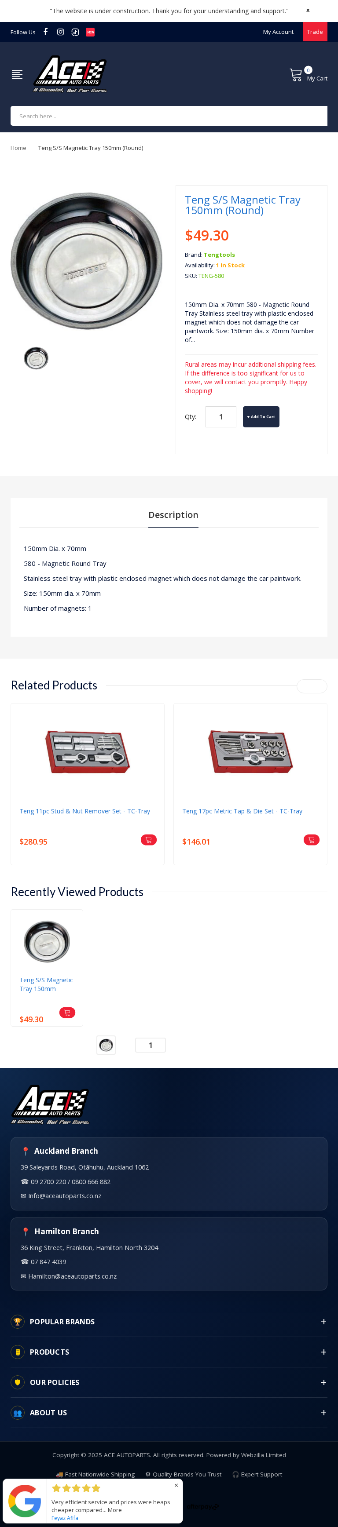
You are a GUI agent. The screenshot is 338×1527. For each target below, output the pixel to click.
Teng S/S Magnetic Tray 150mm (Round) (46, 984)
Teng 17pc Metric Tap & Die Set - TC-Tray (242, 811)
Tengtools (219, 255)
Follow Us (23, 32)
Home (18, 148)
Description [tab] (173, 515)
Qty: (190, 416)
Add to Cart (263, 416)
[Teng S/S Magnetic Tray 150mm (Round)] (36, 357)
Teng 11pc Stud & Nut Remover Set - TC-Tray (84, 811)
